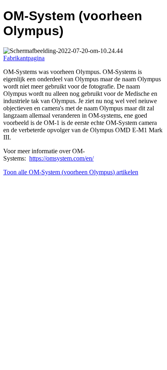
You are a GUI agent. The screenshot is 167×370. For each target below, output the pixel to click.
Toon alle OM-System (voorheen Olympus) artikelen (70, 172)
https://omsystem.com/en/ (61, 158)
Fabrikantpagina (24, 58)
